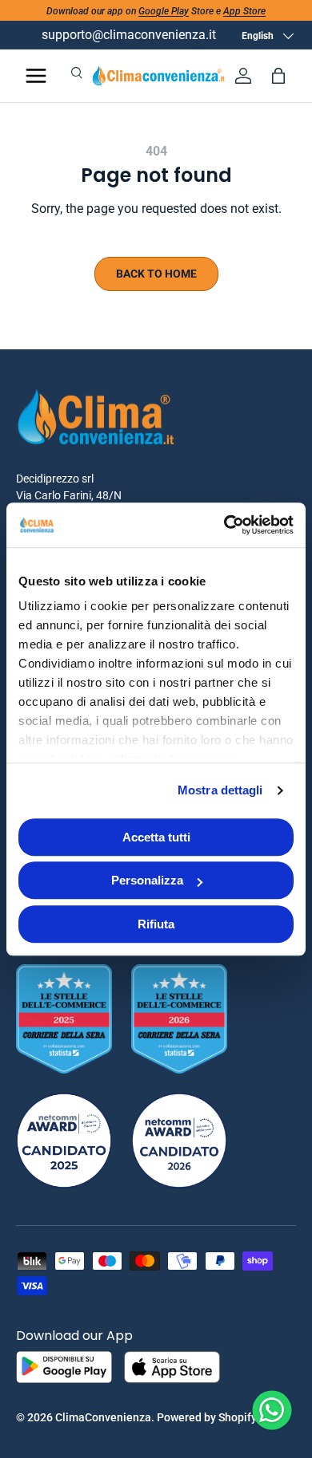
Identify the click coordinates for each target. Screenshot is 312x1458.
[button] (278, 75)
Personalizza (147, 880)
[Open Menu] (36, 76)
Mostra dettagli (220, 790)
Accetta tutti (156, 837)
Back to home (156, 273)
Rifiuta (156, 924)
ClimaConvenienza (103, 1417)
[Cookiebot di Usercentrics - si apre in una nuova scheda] (224, 524)
